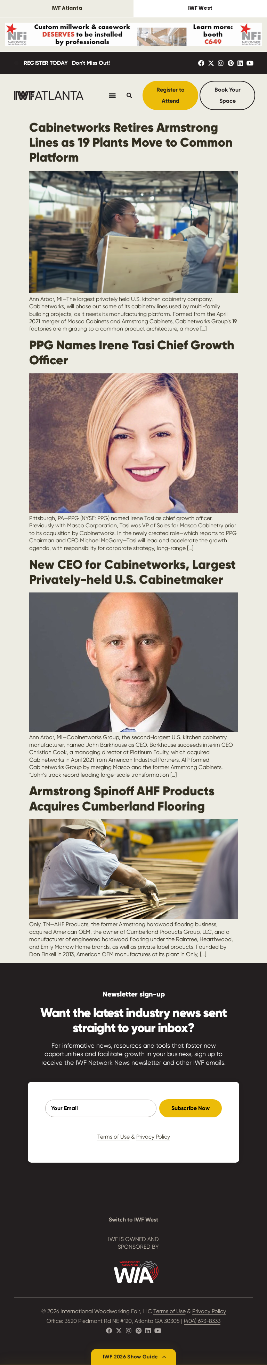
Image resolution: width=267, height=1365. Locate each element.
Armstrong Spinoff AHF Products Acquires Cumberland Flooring (122, 798)
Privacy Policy (153, 1136)
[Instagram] (221, 63)
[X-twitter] (211, 63)
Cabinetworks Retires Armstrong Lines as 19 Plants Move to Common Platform (131, 142)
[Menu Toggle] (112, 95)
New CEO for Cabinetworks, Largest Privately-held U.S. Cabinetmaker (132, 572)
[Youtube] (250, 63)
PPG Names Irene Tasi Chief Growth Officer (131, 352)
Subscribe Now (190, 1108)
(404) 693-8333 (202, 1321)
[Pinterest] (230, 63)
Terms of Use (113, 1136)
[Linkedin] (240, 63)
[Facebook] (201, 63)
